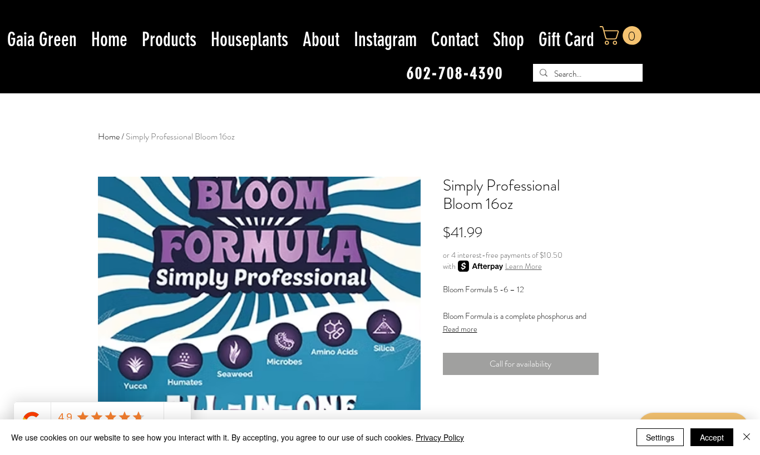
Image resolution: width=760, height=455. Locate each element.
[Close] (746, 437)
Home (109, 136)
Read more (460, 328)
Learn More (523, 266)
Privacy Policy (440, 437)
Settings (660, 437)
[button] (623, 35)
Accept (712, 437)
